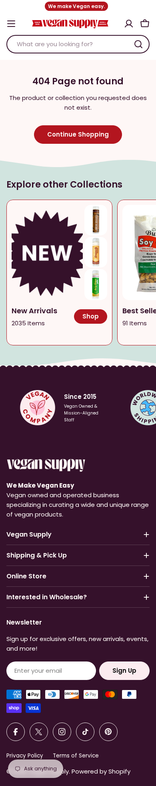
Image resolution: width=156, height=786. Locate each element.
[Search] (138, 44)
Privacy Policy (24, 755)
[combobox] (78, 44)
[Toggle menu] (11, 24)
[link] (95, 220)
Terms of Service (76, 755)
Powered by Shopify (101, 771)
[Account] (129, 24)
